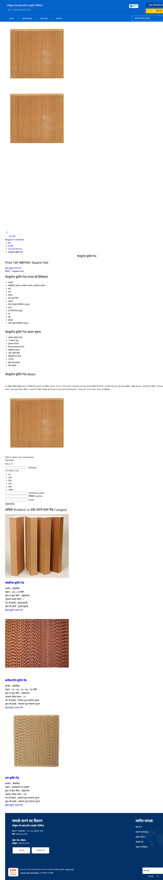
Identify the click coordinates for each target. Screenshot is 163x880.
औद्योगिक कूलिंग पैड (14, 582)
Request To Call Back (14, 239)
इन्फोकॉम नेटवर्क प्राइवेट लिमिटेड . (30, 873)
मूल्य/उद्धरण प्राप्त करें (13, 268)
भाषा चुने (150, 876)
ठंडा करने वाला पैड (15, 249)
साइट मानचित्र (142, 847)
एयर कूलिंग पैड (12, 777)
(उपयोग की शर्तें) (69, 869)
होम (9, 243)
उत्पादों (10, 246)
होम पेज (11, 18)
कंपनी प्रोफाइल (27, 18)
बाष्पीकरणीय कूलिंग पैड (16, 680)
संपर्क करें (59, 18)
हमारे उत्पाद (44, 18)
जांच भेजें (11, 236)
